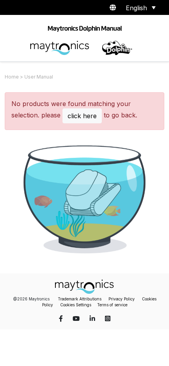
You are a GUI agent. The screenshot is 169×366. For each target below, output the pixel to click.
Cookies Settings (75, 304)
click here (82, 116)
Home (12, 77)
